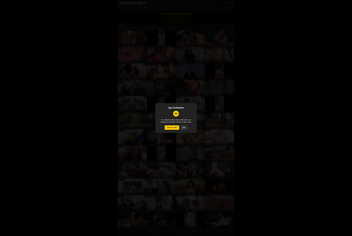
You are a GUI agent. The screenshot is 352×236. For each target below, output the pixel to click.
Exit (184, 127)
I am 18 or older (172, 127)
